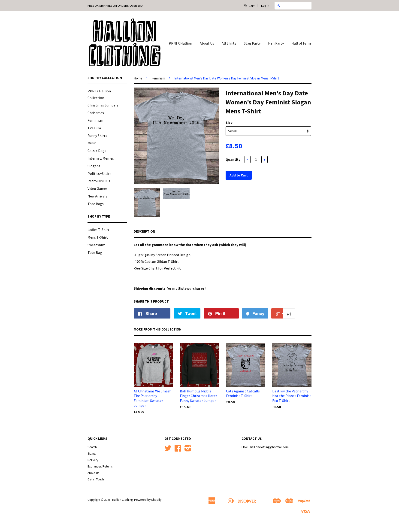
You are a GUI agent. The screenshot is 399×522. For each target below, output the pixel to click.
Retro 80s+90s (99, 181)
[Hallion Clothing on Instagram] (187, 450)
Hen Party (276, 43)
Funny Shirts (97, 135)
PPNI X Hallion (180, 43)
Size (229, 122)
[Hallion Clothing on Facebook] (177, 450)
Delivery (93, 460)
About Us (207, 43)
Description (144, 231)
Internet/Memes (101, 158)
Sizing (92, 453)
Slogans (94, 166)
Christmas (96, 112)
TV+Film (94, 128)
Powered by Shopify (147, 500)
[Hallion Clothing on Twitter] (167, 450)
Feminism (95, 120)
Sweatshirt (96, 245)
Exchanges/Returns (100, 466)
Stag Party (252, 43)
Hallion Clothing (122, 500)
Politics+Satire (99, 173)
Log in (265, 5)
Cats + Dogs (97, 150)
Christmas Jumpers (103, 105)
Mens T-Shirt (98, 237)
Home (138, 78)
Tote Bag (95, 252)
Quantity (233, 159)
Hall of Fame (301, 43)
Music (92, 143)
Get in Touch (96, 479)
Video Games (98, 188)
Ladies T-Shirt (98, 229)
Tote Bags (96, 203)
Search (92, 447)
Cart (251, 6)
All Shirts (229, 43)
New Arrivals (97, 196)
